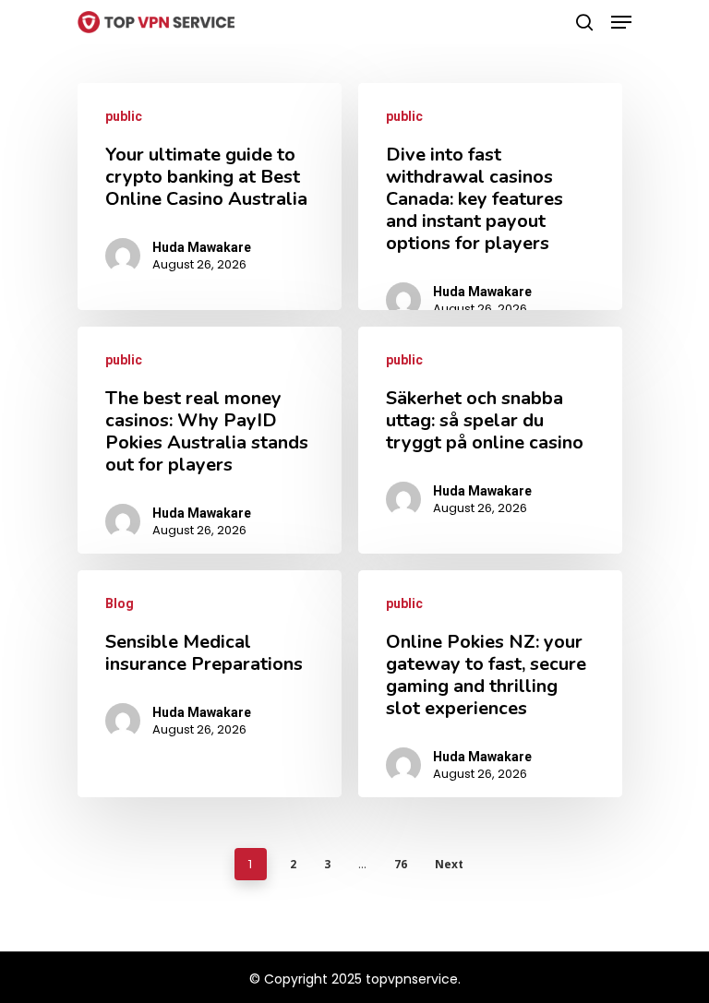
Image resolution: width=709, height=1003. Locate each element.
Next (449, 864)
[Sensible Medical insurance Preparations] (210, 683)
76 (400, 864)
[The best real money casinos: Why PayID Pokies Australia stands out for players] (210, 440)
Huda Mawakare (201, 247)
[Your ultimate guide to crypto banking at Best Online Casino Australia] (210, 196)
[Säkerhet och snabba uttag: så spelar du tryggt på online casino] (490, 440)
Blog (119, 603)
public (123, 116)
